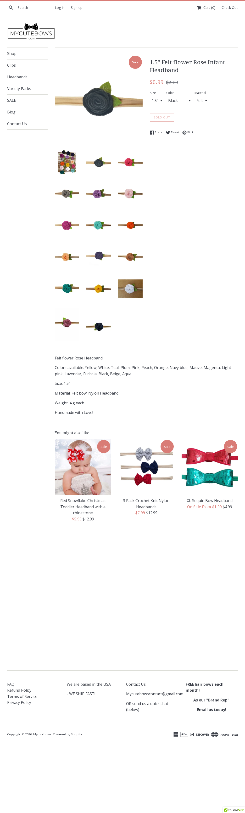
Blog (11, 112)
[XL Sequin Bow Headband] (210, 467)
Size (153, 93)
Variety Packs (19, 88)
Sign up (77, 7)
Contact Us (17, 123)
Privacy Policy (19, 702)
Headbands (17, 77)
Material (200, 93)
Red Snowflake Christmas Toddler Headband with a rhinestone (83, 506)
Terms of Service (22, 696)
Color (170, 93)
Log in (60, 7)
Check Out (230, 7)
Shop (12, 53)
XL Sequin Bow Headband (210, 500)
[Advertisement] (146, 563)
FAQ (10, 684)
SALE (11, 100)
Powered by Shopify (67, 734)
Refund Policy (19, 690)
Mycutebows (42, 734)
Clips (11, 65)
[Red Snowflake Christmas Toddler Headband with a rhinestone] (83, 467)
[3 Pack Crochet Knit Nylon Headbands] (146, 467)
